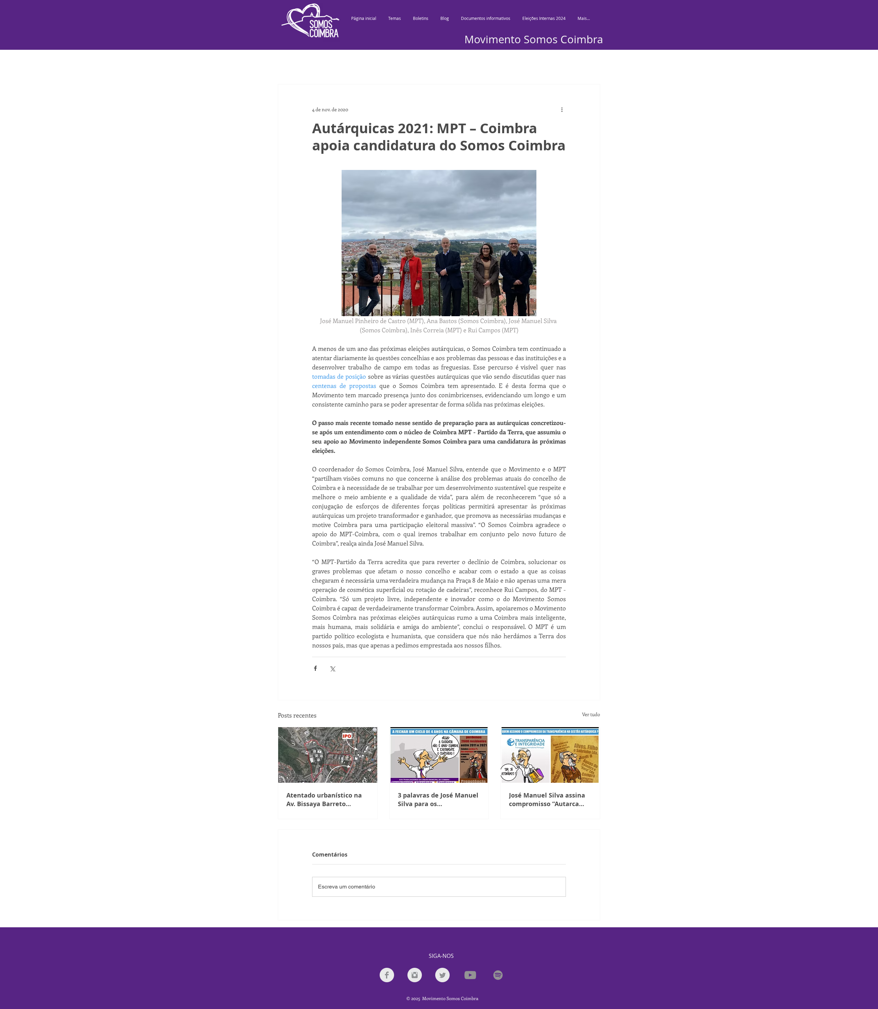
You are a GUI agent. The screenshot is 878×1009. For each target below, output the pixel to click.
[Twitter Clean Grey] (442, 975)
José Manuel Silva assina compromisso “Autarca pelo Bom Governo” (547, 799)
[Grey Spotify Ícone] (498, 975)
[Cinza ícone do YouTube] (470, 975)
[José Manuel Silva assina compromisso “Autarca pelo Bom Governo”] (550, 755)
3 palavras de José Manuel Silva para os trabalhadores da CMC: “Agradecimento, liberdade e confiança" (438, 799)
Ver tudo (591, 714)
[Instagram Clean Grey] (414, 975)
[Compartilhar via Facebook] (315, 668)
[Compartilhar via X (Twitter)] (332, 668)
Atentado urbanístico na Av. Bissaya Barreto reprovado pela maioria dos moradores (324, 799)
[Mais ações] (562, 109)
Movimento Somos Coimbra (533, 39)
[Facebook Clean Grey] (387, 975)
